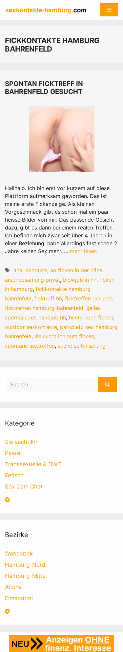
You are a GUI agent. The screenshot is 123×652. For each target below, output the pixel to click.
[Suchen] (107, 384)
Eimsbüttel (19, 598)
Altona (13, 587)
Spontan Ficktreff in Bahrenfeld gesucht (44, 88)
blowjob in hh (79, 279)
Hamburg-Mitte (25, 576)
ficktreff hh (48, 298)
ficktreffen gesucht (88, 298)
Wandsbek (19, 553)
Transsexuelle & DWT (33, 464)
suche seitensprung (82, 345)
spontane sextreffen (30, 345)
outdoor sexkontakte (31, 327)
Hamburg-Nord (25, 564)
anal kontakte (30, 270)
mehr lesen (83, 251)
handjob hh (52, 317)
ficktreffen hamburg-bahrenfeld (44, 308)
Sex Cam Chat (24, 486)
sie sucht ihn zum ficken (64, 336)
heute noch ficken (91, 317)
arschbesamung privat (32, 279)
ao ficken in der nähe (76, 270)
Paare (12, 453)
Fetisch (14, 475)
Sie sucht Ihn (22, 442)
